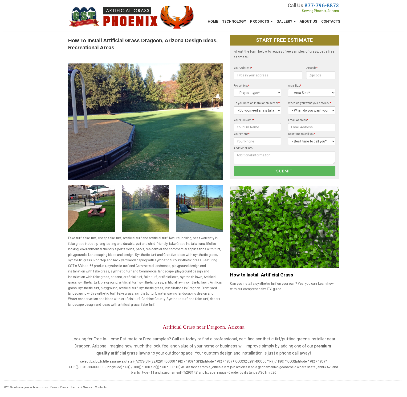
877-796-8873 (322, 5)
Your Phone (241, 134)
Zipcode (311, 68)
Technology (234, 21)
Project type (241, 85)
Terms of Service (81, 387)
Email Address (298, 120)
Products (260, 21)
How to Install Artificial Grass (261, 275)
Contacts (330, 21)
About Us (308, 21)
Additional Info (243, 148)
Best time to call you (301, 134)
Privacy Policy (59, 387)
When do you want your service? (309, 103)
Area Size (294, 85)
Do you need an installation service (257, 103)
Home (213, 21)
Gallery (285, 21)
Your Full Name (244, 120)
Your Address (243, 68)
